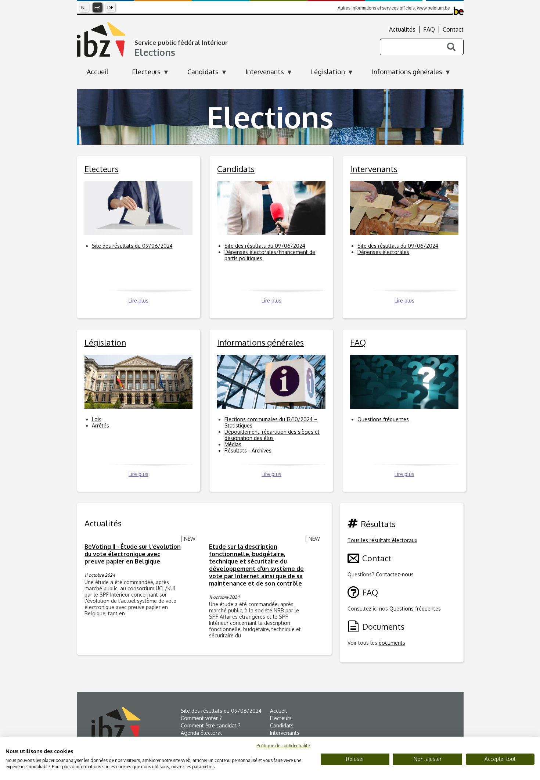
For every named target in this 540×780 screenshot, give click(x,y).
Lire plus (138, 300)
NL (84, 7)
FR (97, 7)
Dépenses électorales (383, 252)
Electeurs (281, 718)
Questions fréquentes (383, 419)
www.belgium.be (433, 8)
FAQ (429, 29)
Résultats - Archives (247, 450)
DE (110, 7)
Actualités (402, 29)
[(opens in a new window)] (136, 724)
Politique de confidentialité (283, 745)
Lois (96, 419)
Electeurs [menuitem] (141, 74)
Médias (232, 444)
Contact (453, 29)
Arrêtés (100, 425)
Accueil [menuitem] (97, 72)
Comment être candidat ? (211, 725)
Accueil (278, 711)
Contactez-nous (395, 574)
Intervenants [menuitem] (259, 74)
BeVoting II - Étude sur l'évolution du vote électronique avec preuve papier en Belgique (132, 554)
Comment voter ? (201, 718)
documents (392, 643)
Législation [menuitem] (323, 74)
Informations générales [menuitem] (402, 74)
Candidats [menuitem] (198, 74)
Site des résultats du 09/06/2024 (132, 246)
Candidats (282, 725)
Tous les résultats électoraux (382, 540)
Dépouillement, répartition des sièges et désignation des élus (272, 435)
